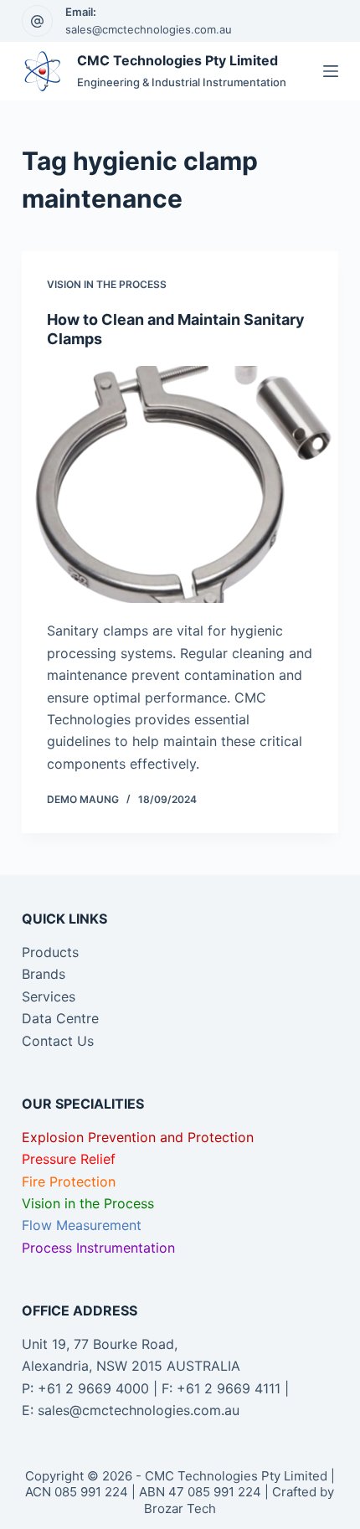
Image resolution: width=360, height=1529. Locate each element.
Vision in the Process (107, 284)
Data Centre (60, 1018)
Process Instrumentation (98, 1247)
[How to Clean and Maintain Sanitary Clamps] (180, 485)
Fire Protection (69, 1181)
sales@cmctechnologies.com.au (148, 29)
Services (48, 996)
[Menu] (330, 71)
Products (50, 952)
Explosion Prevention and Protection (138, 1137)
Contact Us (58, 1040)
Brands (43, 973)
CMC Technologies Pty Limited (177, 60)
